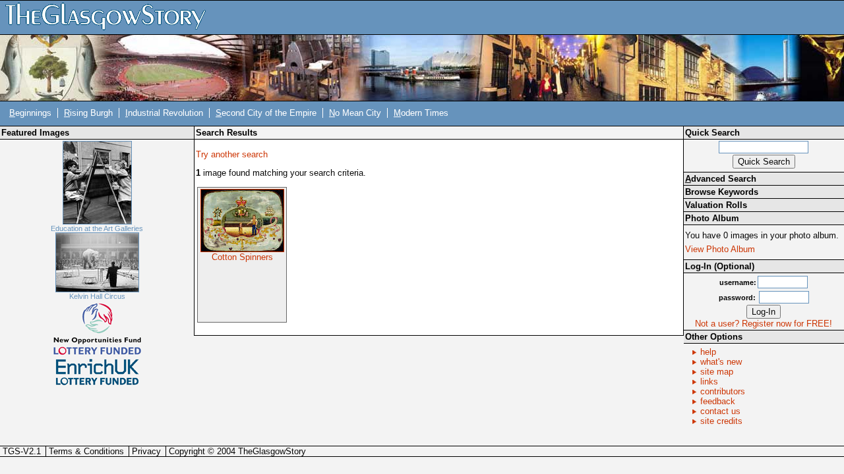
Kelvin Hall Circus (97, 296)
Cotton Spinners (242, 257)
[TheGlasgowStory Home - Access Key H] (110, 17)
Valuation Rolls (716, 205)
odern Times (421, 113)
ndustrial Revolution (164, 113)
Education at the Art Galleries (97, 228)
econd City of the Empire (266, 113)
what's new (721, 362)
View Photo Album (720, 249)
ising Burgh (88, 113)
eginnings (30, 113)
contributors (722, 391)
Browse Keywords (721, 192)
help (708, 352)
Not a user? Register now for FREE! (763, 324)
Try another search (232, 154)
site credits (721, 421)
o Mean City (355, 113)
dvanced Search (720, 179)
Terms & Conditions (86, 451)
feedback (717, 401)
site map (716, 372)
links (709, 381)
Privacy (146, 451)
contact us (720, 411)
